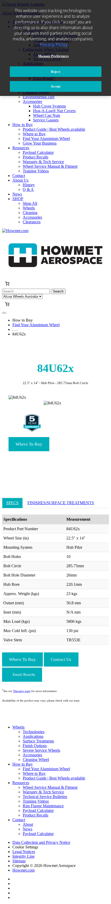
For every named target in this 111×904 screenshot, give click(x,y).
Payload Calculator (38, 152)
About (28, 824)
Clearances (32, 222)
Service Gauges (46, 120)
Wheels (29, 208)
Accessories (32, 101)
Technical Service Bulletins (45, 796)
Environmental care (38, 97)
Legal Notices (23, 851)
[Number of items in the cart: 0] (7, 283)
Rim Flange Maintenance (43, 806)
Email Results (24, 674)
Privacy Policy (53, 44)
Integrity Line (23, 856)
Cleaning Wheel (36, 759)
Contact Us (61, 659)
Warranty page (21, 691)
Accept (56, 86)
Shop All (30, 203)
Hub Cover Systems (49, 106)
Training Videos (36, 171)
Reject (55, 72)
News (17, 194)
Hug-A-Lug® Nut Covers (54, 111)
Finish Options (35, 745)
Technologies (33, 732)
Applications (33, 736)
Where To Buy (28, 444)
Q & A (28, 189)
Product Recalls (35, 157)
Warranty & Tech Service (43, 161)
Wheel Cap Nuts (46, 115)
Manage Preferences (53, 56)
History (29, 185)
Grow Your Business (40, 143)
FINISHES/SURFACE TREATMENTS (60, 503)
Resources (20, 148)
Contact (18, 175)
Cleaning (30, 212)
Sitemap (19, 861)
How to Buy (22, 124)
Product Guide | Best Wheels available (54, 129)
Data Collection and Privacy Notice (41, 842)
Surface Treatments (38, 741)
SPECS (12, 503)
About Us (20, 180)
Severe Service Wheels (41, 750)
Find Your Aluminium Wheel (46, 138)
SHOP (17, 199)
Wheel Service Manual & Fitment (50, 166)
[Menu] (4, 313)
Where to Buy (34, 134)
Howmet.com (23, 870)
